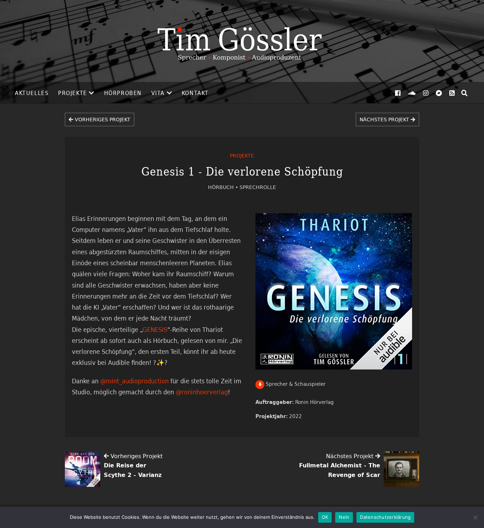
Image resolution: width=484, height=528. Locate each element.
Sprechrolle (258, 187)
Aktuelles (32, 93)
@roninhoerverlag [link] (202, 392)
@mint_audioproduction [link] (134, 381)
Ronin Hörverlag (314, 402)
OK (325, 517)
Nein (344, 517)
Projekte (72, 93)
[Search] (464, 93)
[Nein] (475, 517)
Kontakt (195, 93)
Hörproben (123, 93)
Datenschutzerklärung (385, 517)
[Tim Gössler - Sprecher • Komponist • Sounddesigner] (242, 41)
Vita (158, 93)
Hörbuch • (224, 187)
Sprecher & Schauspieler (295, 383)
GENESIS (154, 329)
